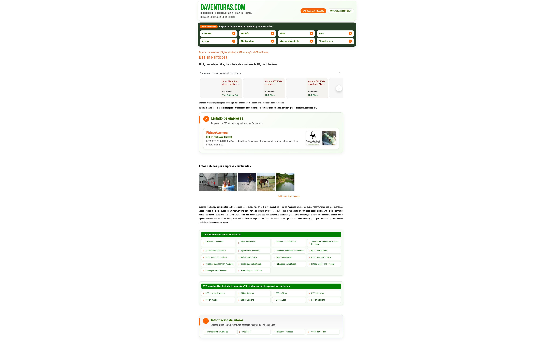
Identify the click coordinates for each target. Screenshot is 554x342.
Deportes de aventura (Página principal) (217, 52)
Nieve (282, 33)
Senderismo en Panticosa (251, 264)
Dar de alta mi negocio (313, 11)
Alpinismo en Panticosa (250, 251)
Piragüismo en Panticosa (321, 257)
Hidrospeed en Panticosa (286, 264)
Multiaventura (247, 41)
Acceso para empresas (341, 11)
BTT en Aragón (245, 52)
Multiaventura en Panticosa (216, 257)
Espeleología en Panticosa (251, 270)
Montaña (245, 33)
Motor (321, 33)
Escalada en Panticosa (214, 241)
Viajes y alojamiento (289, 41)
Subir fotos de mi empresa (289, 196)
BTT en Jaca (281, 300)
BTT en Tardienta (318, 300)
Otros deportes (326, 41)
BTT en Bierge (281, 293)
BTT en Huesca (261, 52)
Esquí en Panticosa (283, 257)
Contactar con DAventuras (217, 332)
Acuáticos (206, 33)
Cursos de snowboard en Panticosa (219, 264)
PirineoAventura (217, 133)
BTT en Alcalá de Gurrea (215, 293)
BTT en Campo (211, 300)
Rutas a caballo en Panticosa (322, 264)
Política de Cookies (318, 332)
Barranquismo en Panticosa (216, 270)
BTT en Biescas (317, 293)
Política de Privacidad (284, 332)
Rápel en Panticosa (248, 241)
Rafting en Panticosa (249, 257)
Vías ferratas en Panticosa (215, 251)
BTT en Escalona (247, 300)
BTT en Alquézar (247, 293)
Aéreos (205, 41)
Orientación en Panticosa (286, 241)
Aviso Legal (246, 332)
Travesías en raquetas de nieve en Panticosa (324, 242)
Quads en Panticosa (319, 251)
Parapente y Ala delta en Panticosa (290, 251)
